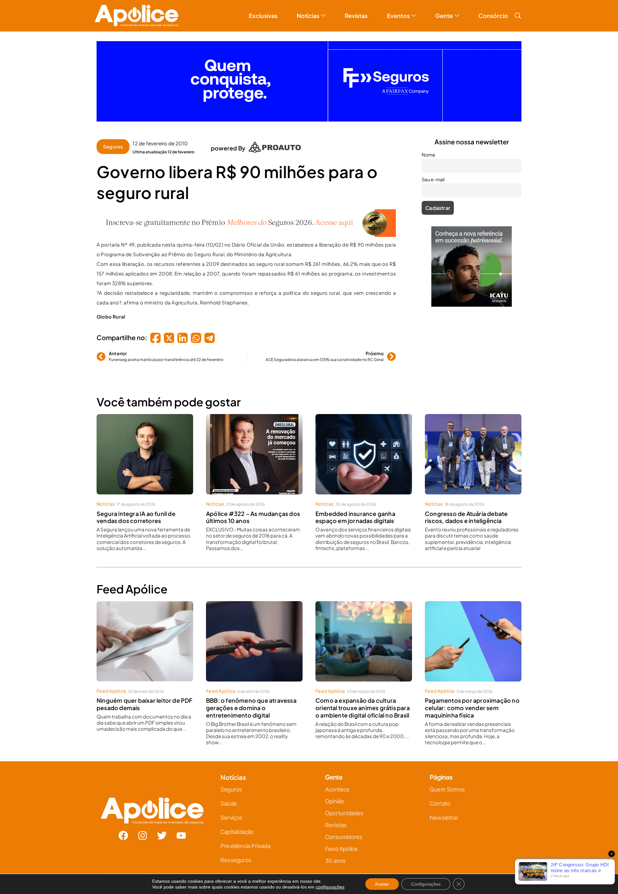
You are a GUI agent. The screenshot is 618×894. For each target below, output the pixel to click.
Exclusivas (263, 10)
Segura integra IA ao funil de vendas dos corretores (136, 512)
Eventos (398, 10)
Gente (444, 10)
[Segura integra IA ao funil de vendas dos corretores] (145, 449)
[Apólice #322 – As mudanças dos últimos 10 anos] (254, 449)
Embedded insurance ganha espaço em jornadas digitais (355, 512)
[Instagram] (142, 830)
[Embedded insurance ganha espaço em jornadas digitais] (363, 449)
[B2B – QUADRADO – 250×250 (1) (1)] (471, 299)
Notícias (308, 10)
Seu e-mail (433, 174)
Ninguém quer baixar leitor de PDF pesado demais (145, 698)
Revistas (356, 10)
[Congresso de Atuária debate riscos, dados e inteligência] (473, 449)
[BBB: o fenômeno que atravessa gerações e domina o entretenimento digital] (254, 636)
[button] (517, 10)
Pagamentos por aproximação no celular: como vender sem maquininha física (472, 702)
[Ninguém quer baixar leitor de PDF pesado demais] (145, 636)
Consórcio (493, 10)
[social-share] (155, 333)
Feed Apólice (111, 686)
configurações (330, 886)
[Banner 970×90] (246, 230)
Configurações (426, 884)
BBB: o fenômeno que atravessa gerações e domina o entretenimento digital (251, 702)
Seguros (113, 141)
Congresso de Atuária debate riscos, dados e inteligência (466, 512)
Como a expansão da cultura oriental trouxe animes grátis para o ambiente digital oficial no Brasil (362, 702)
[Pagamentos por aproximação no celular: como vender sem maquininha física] (473, 636)
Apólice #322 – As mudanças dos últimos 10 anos (253, 512)
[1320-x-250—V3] (309, 114)
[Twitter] (162, 830)
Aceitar (382, 884)
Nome (428, 149)
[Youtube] (181, 830)
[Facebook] (123, 830)
